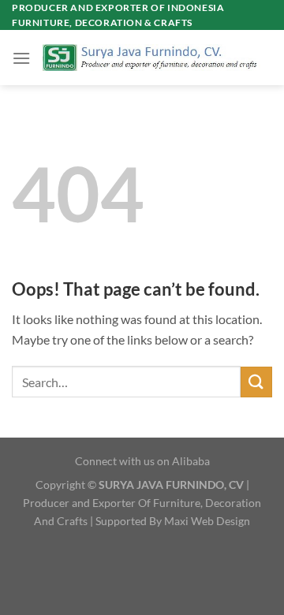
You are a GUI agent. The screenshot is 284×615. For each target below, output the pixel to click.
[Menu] (21, 58)
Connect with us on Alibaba (142, 461)
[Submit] (256, 382)
